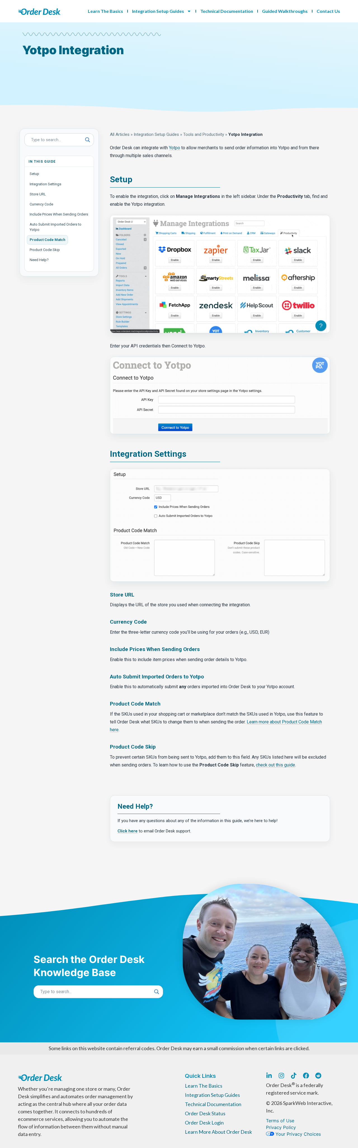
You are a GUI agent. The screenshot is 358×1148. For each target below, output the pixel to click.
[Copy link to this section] (136, 180)
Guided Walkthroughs (285, 11)
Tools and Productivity (203, 134)
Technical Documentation (226, 11)
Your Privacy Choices (297, 1134)
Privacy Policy (281, 1127)
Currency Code (41, 204)
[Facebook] (306, 1076)
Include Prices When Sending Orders (59, 214)
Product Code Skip (45, 250)
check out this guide (275, 765)
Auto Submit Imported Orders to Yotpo (55, 226)
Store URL (38, 194)
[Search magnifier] (87, 140)
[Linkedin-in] (269, 1076)
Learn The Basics (105, 11)
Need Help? (39, 260)
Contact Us (328, 11)
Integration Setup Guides (158, 11)
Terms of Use (280, 1120)
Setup (34, 174)
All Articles (119, 134)
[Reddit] (318, 1076)
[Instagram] (281, 1076)
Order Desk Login (204, 1122)
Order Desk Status (205, 1113)
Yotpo (174, 147)
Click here (127, 831)
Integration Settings (45, 184)
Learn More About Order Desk (218, 1132)
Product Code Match (47, 240)
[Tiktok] (294, 1076)
